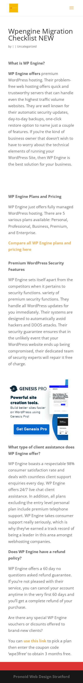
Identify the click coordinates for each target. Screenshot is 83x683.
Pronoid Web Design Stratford (41, 676)
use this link (35, 641)
